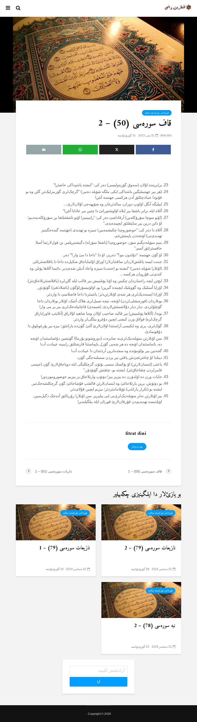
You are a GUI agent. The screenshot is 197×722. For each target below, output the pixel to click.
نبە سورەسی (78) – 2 (154, 625)
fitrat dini (166, 135)
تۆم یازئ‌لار (137, 446)
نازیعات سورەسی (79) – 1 (64, 548)
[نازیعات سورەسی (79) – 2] (141, 522)
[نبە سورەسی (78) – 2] (141, 600)
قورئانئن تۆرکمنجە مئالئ (157, 112)
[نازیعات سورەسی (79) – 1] (56, 522)
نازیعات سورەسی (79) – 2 (149, 548)
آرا (98, 681)
